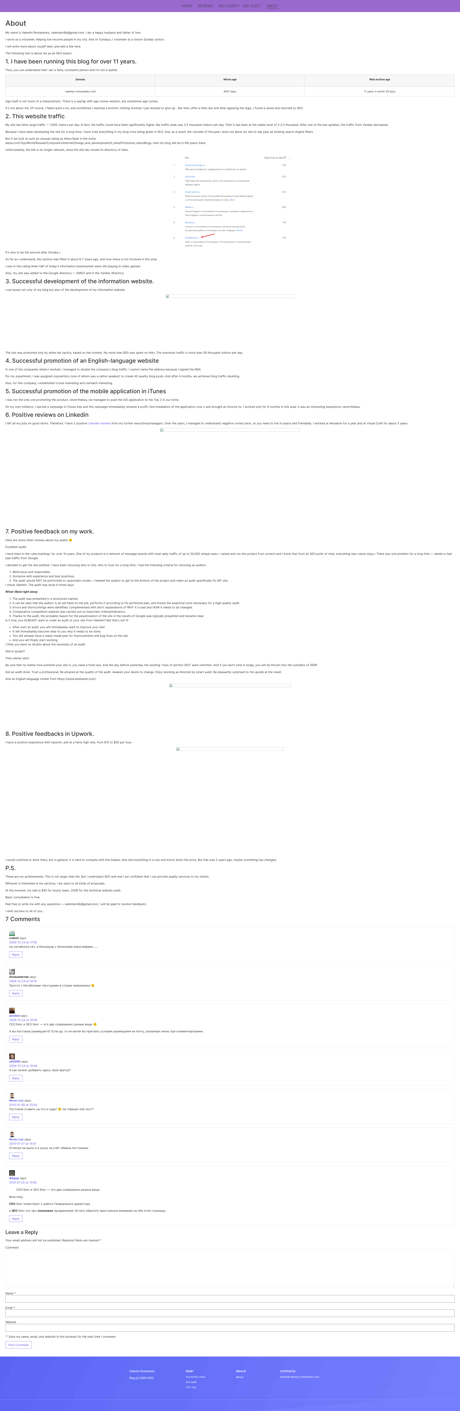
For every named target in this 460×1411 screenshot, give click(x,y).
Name (10, 1293)
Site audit (191, 1382)
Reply (16, 954)
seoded (14, 1015)
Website (10, 1322)
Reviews (205, 6)
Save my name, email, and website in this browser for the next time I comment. (62, 1336)
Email (10, 1307)
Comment (12, 1247)
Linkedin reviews (99, 423)
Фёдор (14, 1178)
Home (187, 6)
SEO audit (252, 6)
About (272, 6)
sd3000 (14, 1061)
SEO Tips (191, 1387)
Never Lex (16, 1100)
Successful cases (195, 1376)
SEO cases (228, 6)
